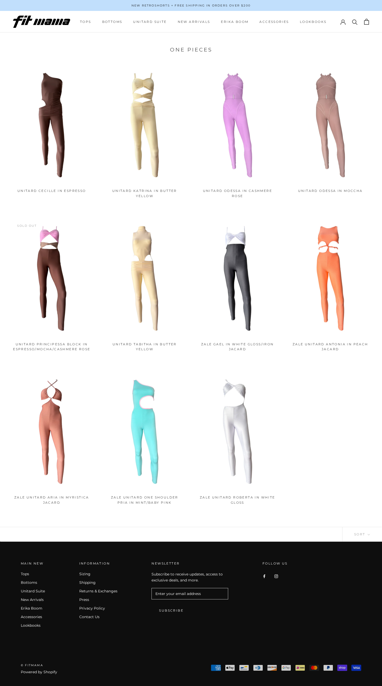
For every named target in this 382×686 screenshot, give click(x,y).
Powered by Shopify (39, 672)
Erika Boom (234, 22)
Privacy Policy (92, 608)
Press (84, 599)
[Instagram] (276, 576)
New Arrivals (194, 22)
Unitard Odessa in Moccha (330, 191)
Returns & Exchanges (98, 591)
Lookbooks (313, 22)
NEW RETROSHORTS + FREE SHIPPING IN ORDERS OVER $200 (191, 5)
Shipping (87, 582)
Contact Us (89, 616)
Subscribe (171, 610)
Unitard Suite (150, 22)
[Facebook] (264, 576)
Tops (85, 22)
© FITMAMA (32, 665)
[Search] (355, 21)
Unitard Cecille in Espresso (51, 191)
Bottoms (112, 22)
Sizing (84, 574)
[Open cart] (366, 22)
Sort (360, 534)
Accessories (274, 22)
